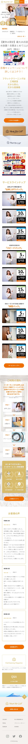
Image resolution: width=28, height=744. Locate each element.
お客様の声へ (14, 647)
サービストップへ (14, 365)
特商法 (4, 723)
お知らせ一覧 (20, 36)
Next (24, 164)
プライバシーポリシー (19, 723)
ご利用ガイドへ (14, 499)
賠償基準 (5, 726)
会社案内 (5, 719)
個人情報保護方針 (18, 719)
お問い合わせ (14, 709)
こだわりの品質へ (14, 120)
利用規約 (16, 726)
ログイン (22, 1)
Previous (3, 164)
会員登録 (17, 1)
